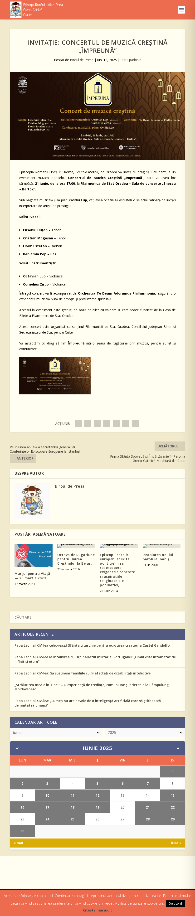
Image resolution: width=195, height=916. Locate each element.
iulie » (176, 843)
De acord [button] (175, 903)
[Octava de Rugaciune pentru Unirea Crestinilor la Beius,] (76, 546)
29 (173, 819)
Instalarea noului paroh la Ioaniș (158, 557)
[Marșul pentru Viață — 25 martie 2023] (34, 555)
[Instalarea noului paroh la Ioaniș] (162, 546)
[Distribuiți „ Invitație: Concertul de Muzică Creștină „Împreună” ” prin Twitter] (88, 423)
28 (148, 819)
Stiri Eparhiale (131, 60)
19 (97, 807)
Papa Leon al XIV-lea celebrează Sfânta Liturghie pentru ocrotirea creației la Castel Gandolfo (92, 645)
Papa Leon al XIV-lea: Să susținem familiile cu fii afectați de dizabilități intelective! (83, 673)
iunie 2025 (97, 747)
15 (173, 795)
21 (148, 807)
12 (97, 795)
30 (22, 831)
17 (47, 807)
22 (173, 807)
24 (47, 819)
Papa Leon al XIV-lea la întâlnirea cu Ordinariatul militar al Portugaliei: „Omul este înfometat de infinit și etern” (95, 659)
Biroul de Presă (81, 60)
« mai (18, 843)
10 (47, 795)
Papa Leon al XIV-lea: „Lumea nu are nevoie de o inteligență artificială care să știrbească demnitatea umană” (88, 702)
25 (72, 819)
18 (72, 807)
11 (72, 795)
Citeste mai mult (97, 910)
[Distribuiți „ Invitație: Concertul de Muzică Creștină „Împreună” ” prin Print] (135, 423)
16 (22, 807)
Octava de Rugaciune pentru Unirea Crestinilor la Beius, (76, 559)
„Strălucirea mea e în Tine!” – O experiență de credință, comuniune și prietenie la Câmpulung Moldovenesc (92, 687)
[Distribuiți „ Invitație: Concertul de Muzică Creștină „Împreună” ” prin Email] (126, 423)
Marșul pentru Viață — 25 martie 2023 (32, 575)
